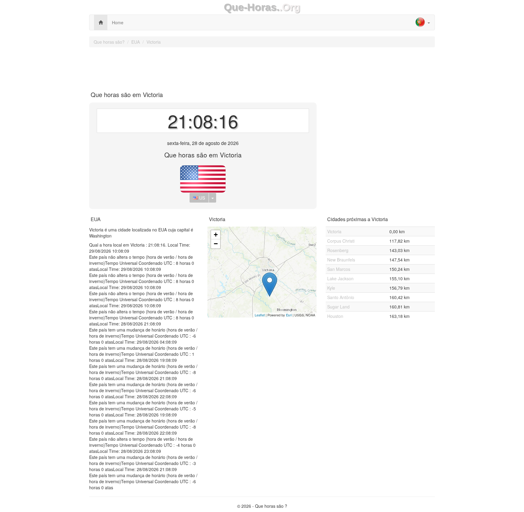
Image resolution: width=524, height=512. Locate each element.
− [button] (216, 244)
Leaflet (260, 314)
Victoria (153, 42)
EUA (135, 42)
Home (117, 22)
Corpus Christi (340, 241)
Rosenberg (337, 250)
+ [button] (216, 234)
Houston (335, 316)
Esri (289, 314)
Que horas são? (109, 42)
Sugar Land (338, 307)
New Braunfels (341, 260)
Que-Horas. (251, 7)
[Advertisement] (262, 67)
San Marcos (338, 269)
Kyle (331, 288)
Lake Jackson (340, 278)
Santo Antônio (340, 297)
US (201, 198)
